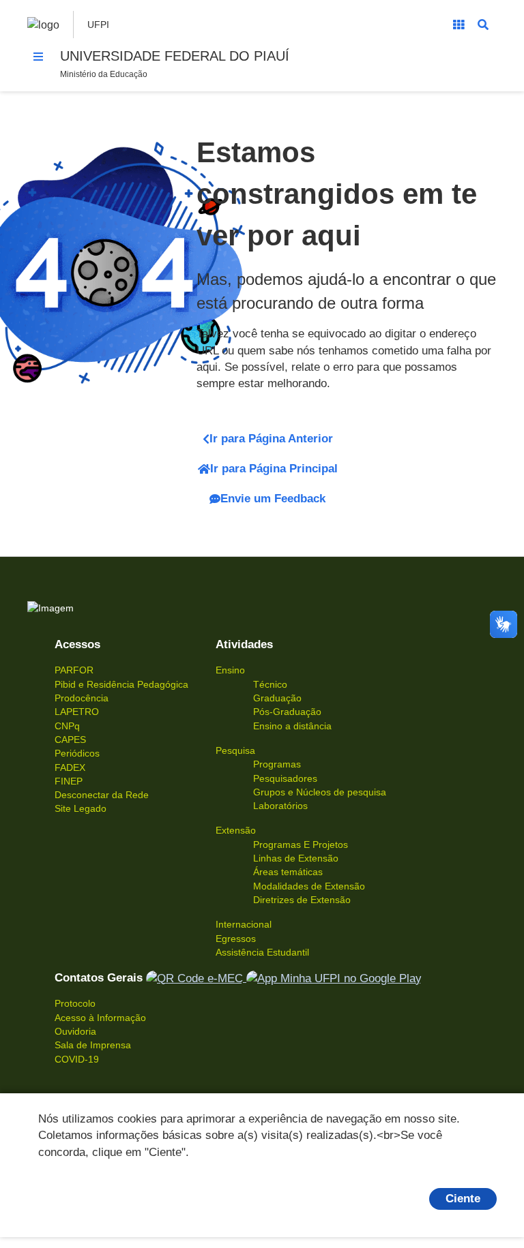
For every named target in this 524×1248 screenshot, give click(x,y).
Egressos (236, 938)
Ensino (230, 670)
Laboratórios (280, 805)
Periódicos (77, 753)
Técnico (270, 684)
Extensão (236, 830)
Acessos (77, 644)
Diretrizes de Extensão (302, 899)
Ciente (463, 1198)
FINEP (69, 781)
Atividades (244, 644)
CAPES (70, 739)
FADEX (70, 767)
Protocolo (75, 1003)
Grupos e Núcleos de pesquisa (319, 792)
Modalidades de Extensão (309, 886)
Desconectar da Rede (102, 794)
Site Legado (80, 808)
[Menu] (38, 56)
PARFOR (74, 670)
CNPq (67, 725)
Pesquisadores (285, 778)
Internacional (244, 924)
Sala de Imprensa (93, 1044)
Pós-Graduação (287, 711)
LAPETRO (77, 711)
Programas (277, 764)
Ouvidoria (75, 1031)
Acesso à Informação (100, 1017)
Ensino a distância (292, 725)
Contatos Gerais (99, 977)
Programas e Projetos (300, 844)
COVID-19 (77, 1059)
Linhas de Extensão (295, 858)
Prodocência (81, 698)
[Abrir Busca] (483, 24)
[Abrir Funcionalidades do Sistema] (458, 24)
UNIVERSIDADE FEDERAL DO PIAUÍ (174, 55)
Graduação (277, 698)
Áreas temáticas (288, 871)
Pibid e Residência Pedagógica (121, 684)
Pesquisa (235, 750)
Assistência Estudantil (262, 952)
